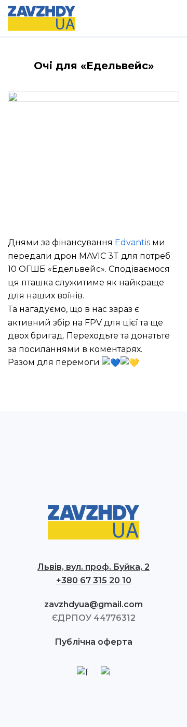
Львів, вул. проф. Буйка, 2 (93, 567)
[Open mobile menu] (175, 18)
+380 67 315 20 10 (93, 580)
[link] (132, 242)
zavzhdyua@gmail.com (93, 604)
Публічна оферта (93, 642)
